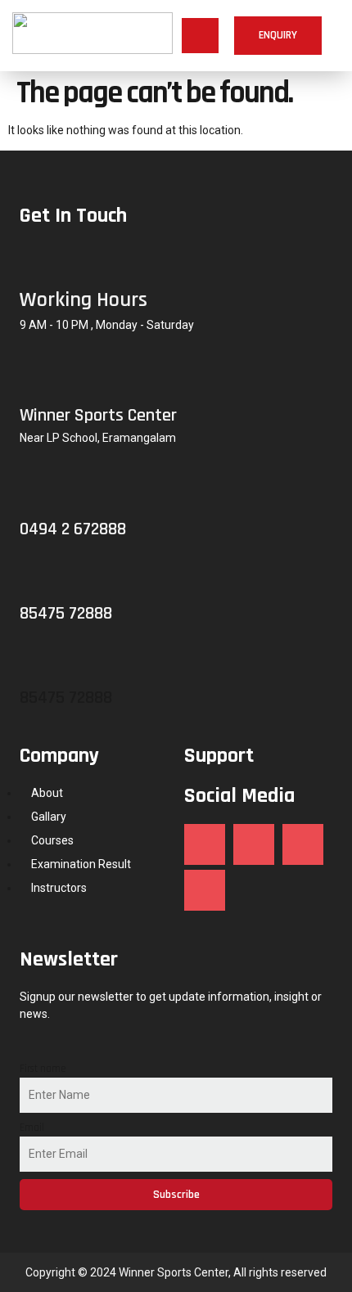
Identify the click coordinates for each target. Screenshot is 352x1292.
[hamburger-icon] (200, 36)
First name (43, 1068)
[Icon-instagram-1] (253, 844)
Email (32, 1127)
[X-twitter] (302, 844)
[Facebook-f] (204, 844)
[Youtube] (204, 890)
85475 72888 (66, 698)
